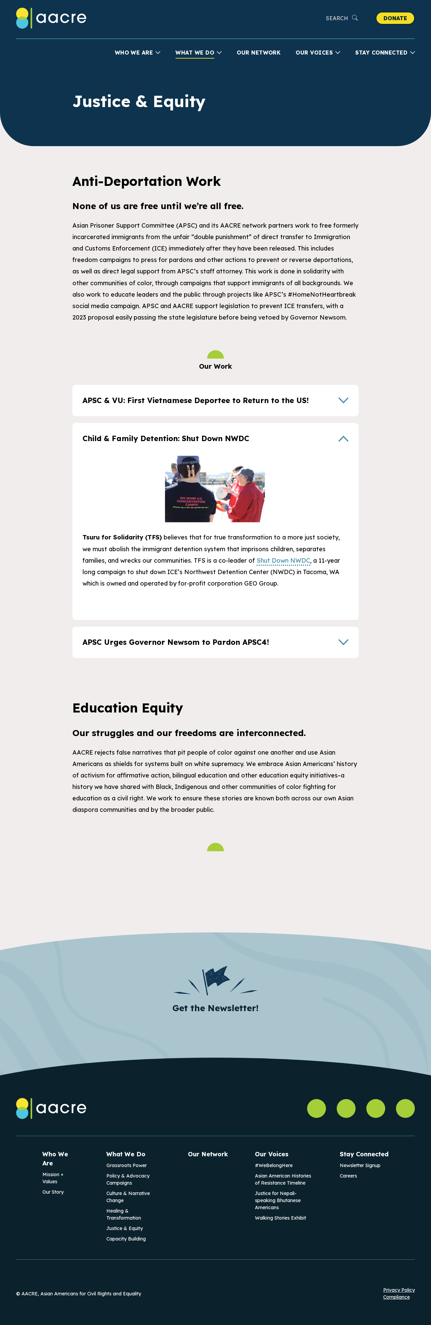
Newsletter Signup (360, 1165)
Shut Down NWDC (283, 560)
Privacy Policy (399, 1290)
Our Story (53, 1192)
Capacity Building (126, 1239)
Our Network (258, 52)
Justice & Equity (124, 1228)
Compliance (396, 1297)
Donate (395, 18)
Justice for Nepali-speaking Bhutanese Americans (278, 1200)
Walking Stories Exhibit (280, 1218)
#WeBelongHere (274, 1165)
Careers (348, 1176)
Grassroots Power (126, 1165)
